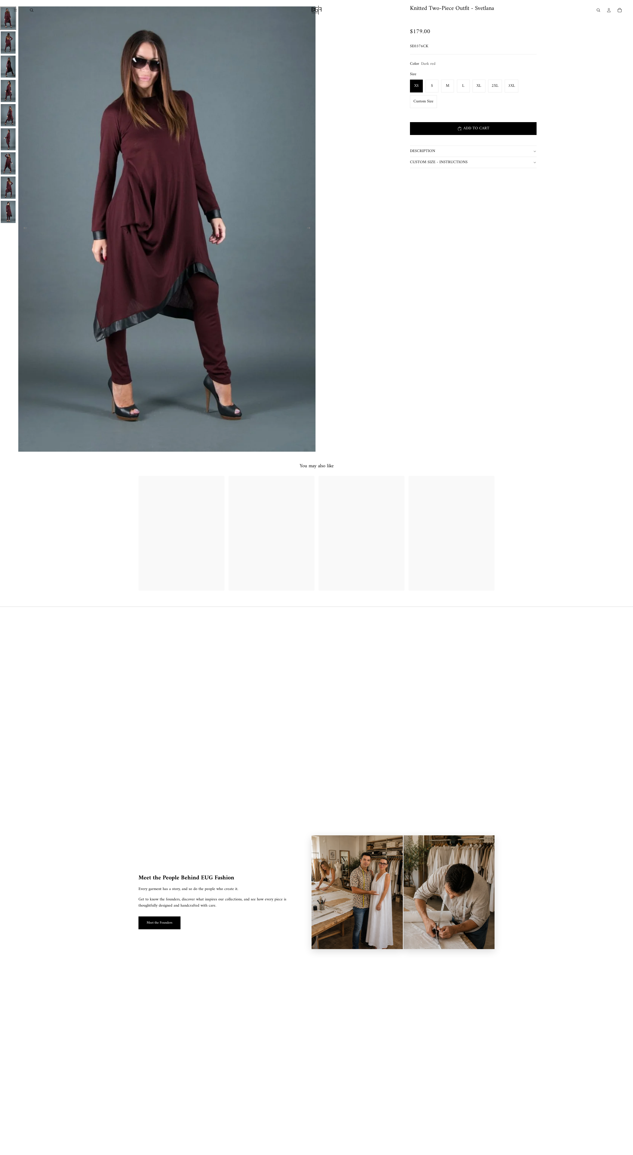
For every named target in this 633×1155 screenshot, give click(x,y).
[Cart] (619, 10)
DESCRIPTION (422, 151)
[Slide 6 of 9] (8, 139)
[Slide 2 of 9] (8, 42)
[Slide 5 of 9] (8, 115)
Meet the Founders (159, 923)
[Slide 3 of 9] (8, 67)
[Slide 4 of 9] (8, 91)
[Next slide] (310, 228)
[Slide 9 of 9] (8, 212)
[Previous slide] (23, 228)
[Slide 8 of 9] (8, 188)
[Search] (31, 10)
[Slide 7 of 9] (8, 163)
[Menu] (15, 10)
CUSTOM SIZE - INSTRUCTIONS (439, 162)
